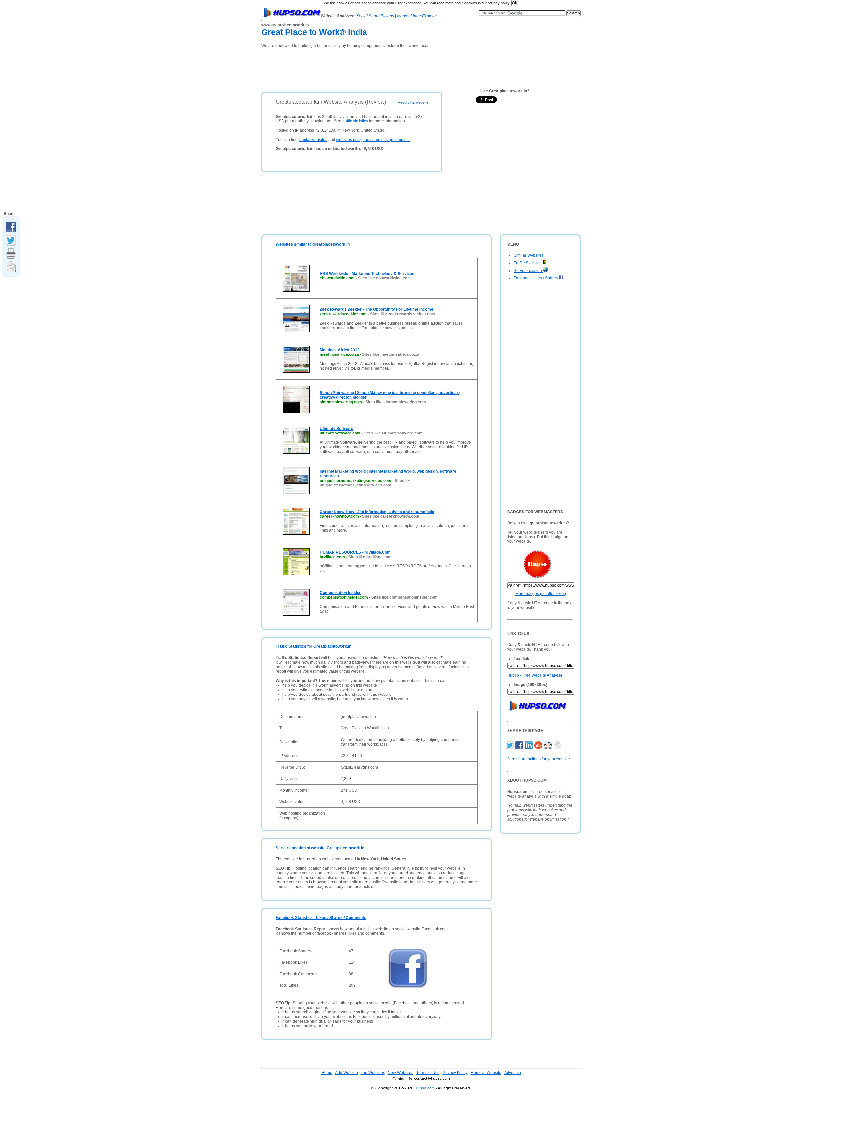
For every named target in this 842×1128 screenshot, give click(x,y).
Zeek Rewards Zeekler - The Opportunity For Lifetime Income (376, 309)
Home (326, 1072)
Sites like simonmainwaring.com (395, 402)
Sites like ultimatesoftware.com (393, 433)
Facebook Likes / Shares (536, 278)
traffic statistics (355, 121)
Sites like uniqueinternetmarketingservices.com (366, 482)
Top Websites (373, 1072)
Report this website (413, 102)
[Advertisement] (381, 68)
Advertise (512, 1072)
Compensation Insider (340, 592)
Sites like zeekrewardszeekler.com (402, 314)
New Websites (400, 1072)
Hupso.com (424, 1088)
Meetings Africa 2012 (339, 350)
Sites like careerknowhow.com (390, 516)
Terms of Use (428, 1072)
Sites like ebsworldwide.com (384, 278)
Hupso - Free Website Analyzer (534, 675)
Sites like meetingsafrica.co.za (390, 354)
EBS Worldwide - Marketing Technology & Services (367, 273)
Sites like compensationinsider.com (404, 597)
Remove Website (486, 1072)
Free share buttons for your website (538, 759)
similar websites (313, 139)
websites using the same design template (373, 139)
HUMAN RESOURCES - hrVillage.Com (355, 552)
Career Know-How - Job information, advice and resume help (377, 512)
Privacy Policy (455, 1072)
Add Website (346, 1072)
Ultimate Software (336, 428)
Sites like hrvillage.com (370, 557)
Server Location (528, 270)
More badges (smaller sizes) (540, 593)
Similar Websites (529, 255)
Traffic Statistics (528, 263)
